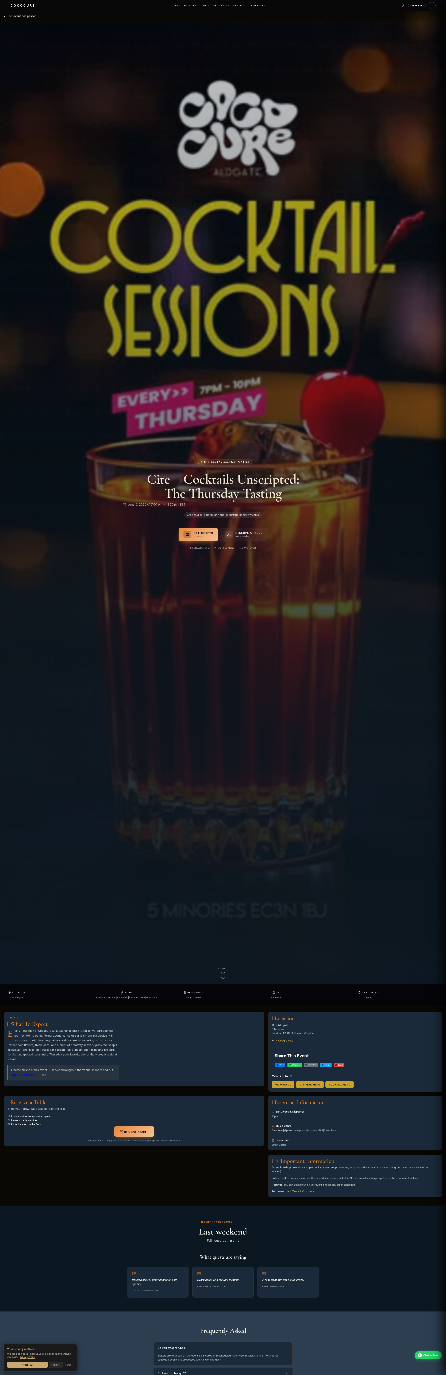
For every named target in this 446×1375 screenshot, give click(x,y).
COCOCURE (22, 5)
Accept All (27, 1364)
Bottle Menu (226, 548)
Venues (238, 5)
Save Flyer (249, 548)
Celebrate (256, 5)
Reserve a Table (135, 1132)
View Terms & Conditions (300, 1191)
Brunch (189, 5)
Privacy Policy (27, 1357)
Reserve (417, 5)
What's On (220, 5)
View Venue (283, 1084)
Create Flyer (202, 548)
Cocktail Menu (339, 1084)
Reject (55, 1364)
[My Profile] (403, 5)
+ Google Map (284, 1040)
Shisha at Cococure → (26, 1074)
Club (203, 5)
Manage (69, 1365)
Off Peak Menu (310, 1084)
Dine (175, 5)
